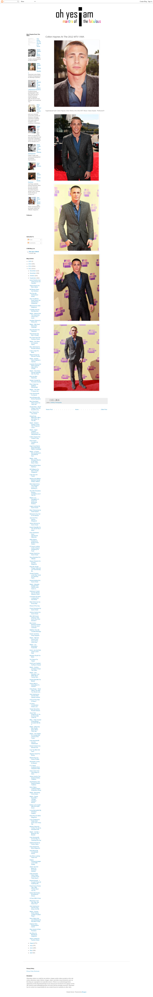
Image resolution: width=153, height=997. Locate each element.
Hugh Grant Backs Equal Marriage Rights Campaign (35, 447)
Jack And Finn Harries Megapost (34, 519)
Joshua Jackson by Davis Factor (35, 613)
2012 (30, 268)
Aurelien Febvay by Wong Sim (35, 321)
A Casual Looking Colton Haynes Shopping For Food (35, 549)
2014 (30, 264)
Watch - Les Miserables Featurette (33, 646)
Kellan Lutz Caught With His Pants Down (35, 806)
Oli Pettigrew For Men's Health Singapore (34, 471)
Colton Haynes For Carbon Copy (35, 437)
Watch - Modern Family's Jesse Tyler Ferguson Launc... (35, 425)
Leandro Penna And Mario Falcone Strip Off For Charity (35, 366)
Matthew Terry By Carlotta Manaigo (35, 630)
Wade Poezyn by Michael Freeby (35, 355)
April (31, 953)
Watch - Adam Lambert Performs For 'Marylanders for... (35, 432)
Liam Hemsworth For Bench (34, 394)
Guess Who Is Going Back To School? (34, 685)
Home (77, 409)
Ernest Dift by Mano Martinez (35, 466)
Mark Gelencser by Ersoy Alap (35, 602)
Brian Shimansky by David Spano (35, 510)
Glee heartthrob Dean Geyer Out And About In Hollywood (35, 301)
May (31, 950)
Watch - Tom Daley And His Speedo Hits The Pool (35, 372)
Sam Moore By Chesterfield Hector (34, 852)
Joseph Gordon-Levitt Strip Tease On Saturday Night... (35, 576)
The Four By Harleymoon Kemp (34, 295)
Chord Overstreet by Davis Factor (35, 609)
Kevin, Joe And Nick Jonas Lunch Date (35, 651)
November (33, 273)
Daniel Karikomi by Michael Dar (35, 746)
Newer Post (49, 409)
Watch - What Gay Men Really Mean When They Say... (35, 729)
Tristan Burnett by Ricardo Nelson (35, 709)
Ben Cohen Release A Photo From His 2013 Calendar (35, 625)
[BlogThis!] (53, 400)
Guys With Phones (39, 165)
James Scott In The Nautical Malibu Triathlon (35, 778)
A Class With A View (35, 898)
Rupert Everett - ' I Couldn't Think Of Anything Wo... (35, 882)
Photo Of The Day (35, 606)
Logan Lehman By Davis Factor (35, 506)
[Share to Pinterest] (58, 400)
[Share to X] (54, 400)
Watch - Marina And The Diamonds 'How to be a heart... (35, 316)
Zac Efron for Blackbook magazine (33, 935)
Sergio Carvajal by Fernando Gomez (35, 381)
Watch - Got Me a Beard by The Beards (34, 833)
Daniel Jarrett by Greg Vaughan (34, 634)
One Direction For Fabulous (35, 330)
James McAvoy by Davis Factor (35, 524)
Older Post (104, 409)
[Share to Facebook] (56, 400)
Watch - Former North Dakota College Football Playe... (35, 914)
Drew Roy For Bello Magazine (35, 816)
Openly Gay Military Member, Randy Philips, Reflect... (35, 480)
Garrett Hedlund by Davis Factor (35, 581)
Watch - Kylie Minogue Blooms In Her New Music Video (35, 461)
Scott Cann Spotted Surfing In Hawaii (35, 664)
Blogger (84, 992)
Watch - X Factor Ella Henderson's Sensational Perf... (35, 454)
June (31, 948)
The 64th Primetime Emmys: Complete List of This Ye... (35, 493)
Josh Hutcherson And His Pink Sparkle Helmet (35, 696)
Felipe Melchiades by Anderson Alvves (35, 894)
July (31, 945)
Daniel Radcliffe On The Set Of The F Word (35, 529)
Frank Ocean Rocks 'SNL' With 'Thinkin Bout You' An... (35, 888)
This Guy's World (34, 251)
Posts (30, 239)
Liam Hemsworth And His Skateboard (34, 742)
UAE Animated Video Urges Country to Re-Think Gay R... (34, 876)
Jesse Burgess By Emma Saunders (35, 398)
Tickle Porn (38, 127)
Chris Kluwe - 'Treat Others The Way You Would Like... (35, 690)
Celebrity (52, 402)
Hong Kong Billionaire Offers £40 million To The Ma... (35, 418)
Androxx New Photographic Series (34, 925)
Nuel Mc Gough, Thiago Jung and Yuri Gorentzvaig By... (35, 569)
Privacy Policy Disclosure (33, 971)
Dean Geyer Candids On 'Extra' (34, 442)
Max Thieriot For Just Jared (34, 412)
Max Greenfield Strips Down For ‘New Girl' (35, 403)
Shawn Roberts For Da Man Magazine (35, 562)
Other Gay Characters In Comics (39, 108)
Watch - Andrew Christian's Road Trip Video (35, 669)
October (32, 275)
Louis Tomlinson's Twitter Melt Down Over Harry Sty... (35, 822)
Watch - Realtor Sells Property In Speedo (35, 360)
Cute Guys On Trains (34, 475)
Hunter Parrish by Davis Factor (35, 554)
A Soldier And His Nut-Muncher (34, 310)
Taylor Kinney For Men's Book (35, 286)
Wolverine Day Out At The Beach (35, 514)
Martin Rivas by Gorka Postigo (34, 758)
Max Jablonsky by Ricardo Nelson (35, 347)
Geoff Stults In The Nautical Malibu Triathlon (35, 783)
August (32, 943)
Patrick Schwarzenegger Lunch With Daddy (35, 862)
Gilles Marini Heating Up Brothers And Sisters (34, 542)
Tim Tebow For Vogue (34, 660)
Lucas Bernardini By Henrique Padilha (35, 812)
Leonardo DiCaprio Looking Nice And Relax (35, 598)
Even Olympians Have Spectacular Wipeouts (34, 535)
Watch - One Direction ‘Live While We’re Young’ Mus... (34, 675)
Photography (58, 402)
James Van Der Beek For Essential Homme (34, 869)
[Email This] (51, 400)
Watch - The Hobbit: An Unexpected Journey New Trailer (35, 736)
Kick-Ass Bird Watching (33, 377)
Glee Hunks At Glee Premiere (35, 930)
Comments (32, 243)
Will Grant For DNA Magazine (35, 306)
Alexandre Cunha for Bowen (35, 762)
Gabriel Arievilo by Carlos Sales (35, 843)
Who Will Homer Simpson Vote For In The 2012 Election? (35, 618)
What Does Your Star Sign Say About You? (34, 902)
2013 (30, 266)
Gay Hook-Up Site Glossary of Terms (39, 42)
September (33, 278)
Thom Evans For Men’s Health (34, 334)
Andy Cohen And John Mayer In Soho (34, 772)
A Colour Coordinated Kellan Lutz (34, 705)
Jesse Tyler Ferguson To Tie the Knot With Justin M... (35, 715)
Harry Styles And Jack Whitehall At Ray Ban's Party (35, 920)
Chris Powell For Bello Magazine (35, 847)
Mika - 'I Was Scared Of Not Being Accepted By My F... (35, 722)
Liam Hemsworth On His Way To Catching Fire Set (35, 839)
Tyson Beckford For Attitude (35, 558)
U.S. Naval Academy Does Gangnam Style (35, 767)
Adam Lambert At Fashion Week (34, 939)
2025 (30, 261)
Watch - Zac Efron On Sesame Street (35, 343)
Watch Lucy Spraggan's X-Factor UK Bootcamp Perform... (34, 501)
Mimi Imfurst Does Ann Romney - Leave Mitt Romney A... (35, 486)
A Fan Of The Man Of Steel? (35, 700)
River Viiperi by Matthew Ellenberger (34, 386)
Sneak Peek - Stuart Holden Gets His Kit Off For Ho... (35, 408)
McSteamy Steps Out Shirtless (34, 290)
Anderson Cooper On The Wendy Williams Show (35, 592)
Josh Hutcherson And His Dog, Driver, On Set (34, 907)
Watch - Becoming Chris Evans (35, 793)
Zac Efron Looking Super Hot (35, 856)
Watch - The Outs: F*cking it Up (35, 390)
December (33, 271)
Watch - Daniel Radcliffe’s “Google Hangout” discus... (34, 799)
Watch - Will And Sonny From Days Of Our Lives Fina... (34, 640)
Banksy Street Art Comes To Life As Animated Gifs (35, 828)
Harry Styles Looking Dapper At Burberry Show (35, 788)
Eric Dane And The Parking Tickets (35, 338)
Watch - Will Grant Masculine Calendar (35, 326)
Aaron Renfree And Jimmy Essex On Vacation (35, 281)
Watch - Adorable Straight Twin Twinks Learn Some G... (34, 587)
